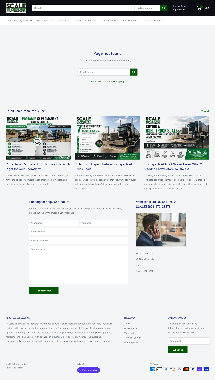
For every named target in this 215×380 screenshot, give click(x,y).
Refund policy (131, 342)
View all (205, 111)
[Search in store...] (133, 72)
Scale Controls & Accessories (52, 20)
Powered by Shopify (14, 367)
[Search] (163, 8)
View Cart (129, 332)
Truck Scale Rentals (85, 20)
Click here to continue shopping (107, 81)
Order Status (130, 328)
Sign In (127, 323)
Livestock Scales (109, 20)
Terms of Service (133, 337)
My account (179, 9)
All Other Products (153, 20)
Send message (43, 290)
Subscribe (178, 349)
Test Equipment (131, 20)
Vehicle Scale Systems (17, 20)
